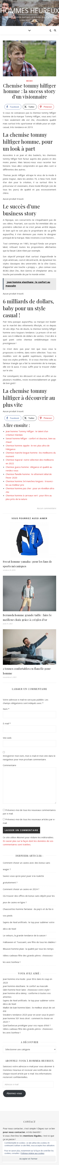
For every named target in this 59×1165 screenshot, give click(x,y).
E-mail (7, 723)
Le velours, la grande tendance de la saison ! (24, 935)
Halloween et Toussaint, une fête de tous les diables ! (29, 942)
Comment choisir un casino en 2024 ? (21, 889)
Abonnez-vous (14, 1093)
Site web (7, 737)
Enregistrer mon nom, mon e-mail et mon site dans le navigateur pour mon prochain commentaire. (29, 757)
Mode (29, 81)
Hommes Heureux (29, 10)
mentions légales (32, 1135)
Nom (6, 708)
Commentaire (9, 765)
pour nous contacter (14, 1132)
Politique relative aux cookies (32, 1153)
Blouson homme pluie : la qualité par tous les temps (28, 948)
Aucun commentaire (46, 508)
